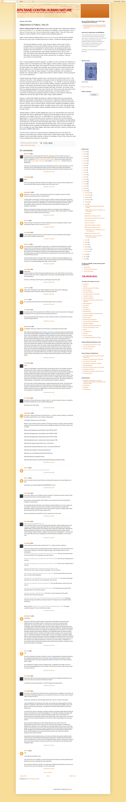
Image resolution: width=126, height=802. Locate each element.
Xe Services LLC (56, 161)
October (87, 197)
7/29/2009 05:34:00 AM (48, 304)
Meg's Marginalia (87, 365)
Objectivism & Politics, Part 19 (93, 225)
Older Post (72, 776)
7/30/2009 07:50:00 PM (48, 462)
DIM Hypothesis (87, 303)
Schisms (85, 333)
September (88, 199)
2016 (85, 174)
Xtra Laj (26, 220)
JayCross (27, 244)
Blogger (70, 789)
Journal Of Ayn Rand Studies (91, 321)
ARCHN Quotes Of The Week (91, 288)
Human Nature (27, 145)
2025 (85, 154)
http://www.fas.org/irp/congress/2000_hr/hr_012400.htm (39, 573)
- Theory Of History (88, 271)
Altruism (85, 286)
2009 (85, 190)
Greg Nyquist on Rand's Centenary (92, 363)
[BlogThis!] (46, 143)
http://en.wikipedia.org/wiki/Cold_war (34, 523)
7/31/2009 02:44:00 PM (48, 685)
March (86, 247)
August (87, 202)
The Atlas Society (87, 348)
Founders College (88, 315)
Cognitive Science (88, 296)
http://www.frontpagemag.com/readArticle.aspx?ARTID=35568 (40, 558)
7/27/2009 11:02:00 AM (48, 238)
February (87, 249)
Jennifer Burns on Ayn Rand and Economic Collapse (93, 236)
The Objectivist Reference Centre (92, 344)
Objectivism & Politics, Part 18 (93, 227)
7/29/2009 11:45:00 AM (48, 321)
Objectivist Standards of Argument (92, 325)
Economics (86, 305)
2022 (85, 161)
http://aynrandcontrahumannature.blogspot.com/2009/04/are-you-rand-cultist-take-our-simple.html (94, 26)
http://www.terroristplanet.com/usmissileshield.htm (37, 583)
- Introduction (86, 267)
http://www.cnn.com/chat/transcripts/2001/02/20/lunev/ (38, 588)
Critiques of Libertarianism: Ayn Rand (93, 359)
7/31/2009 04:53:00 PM (48, 768)
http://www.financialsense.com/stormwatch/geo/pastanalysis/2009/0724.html (44, 598)
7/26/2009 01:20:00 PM (48, 215)
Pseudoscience (87, 331)
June (86, 240)
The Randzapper (87, 373)
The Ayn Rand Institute (89, 346)
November (88, 195)
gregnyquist (27, 192)
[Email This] (44, 143)
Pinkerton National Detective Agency (44, 159)
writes (55, 82)
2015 (85, 177)
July (86, 204)
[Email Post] (41, 142)
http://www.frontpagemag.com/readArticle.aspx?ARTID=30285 (40, 563)
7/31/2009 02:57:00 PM (48, 745)
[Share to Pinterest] (52, 143)
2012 (85, 184)
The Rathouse (87, 389)
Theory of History (87, 335)
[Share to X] (48, 143)
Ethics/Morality (87, 311)
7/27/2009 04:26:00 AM (48, 227)
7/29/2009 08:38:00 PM (48, 407)
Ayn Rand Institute (88, 292)
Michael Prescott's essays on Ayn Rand (93, 367)
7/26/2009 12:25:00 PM (48, 186)
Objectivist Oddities (88, 323)
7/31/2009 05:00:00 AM (48, 472)
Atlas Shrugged (87, 290)
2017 (85, 172)
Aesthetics (86, 284)
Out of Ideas (88, 213)
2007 (85, 256)
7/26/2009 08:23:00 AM (48, 171)
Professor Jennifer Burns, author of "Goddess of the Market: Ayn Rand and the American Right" (94, 382)
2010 (85, 188)
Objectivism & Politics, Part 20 (93, 216)
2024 (85, 156)
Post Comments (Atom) (33, 779)
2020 (85, 165)
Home (48, 776)
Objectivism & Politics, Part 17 (93, 233)
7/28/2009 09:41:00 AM (48, 263)
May (86, 242)
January (87, 251)
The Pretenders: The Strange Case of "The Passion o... (95, 230)
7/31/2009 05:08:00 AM (48, 487)
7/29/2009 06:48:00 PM (48, 357)
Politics (33, 145)
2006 (85, 259)
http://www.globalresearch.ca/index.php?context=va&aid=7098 (40, 568)
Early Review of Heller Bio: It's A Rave (95, 218)
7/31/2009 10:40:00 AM (48, 610)
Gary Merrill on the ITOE (89, 361)
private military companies (38, 161)
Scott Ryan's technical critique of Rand (93, 371)
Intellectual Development (89, 319)
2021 (85, 163)
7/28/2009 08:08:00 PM (48, 282)
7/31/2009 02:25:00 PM (48, 670)
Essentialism (86, 309)
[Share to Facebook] (50, 143)
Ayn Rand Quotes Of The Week (91, 294)
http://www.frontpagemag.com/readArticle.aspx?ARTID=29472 (40, 553)
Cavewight (27, 177)
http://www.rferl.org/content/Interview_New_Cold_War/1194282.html (42, 578)
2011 (85, 186)
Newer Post (23, 776)
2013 (85, 181)
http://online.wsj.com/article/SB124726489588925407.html (48, 606)
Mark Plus (27, 153)
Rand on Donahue (90, 222)
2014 (85, 179)
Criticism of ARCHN (88, 298)
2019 (85, 167)
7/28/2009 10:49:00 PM (48, 294)
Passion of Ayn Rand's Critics (91, 327)
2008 (85, 254)
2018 (85, 170)
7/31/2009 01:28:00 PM (48, 645)
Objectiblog (86, 385)
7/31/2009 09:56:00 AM (48, 516)
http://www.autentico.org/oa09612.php (34, 593)
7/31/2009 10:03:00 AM (48, 537)
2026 (85, 151)
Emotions (85, 307)
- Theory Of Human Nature (90, 269)
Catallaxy (85, 387)
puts (32, 30)
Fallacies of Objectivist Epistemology (93, 313)
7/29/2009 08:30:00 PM (48, 392)
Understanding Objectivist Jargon (92, 337)
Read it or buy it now (87, 87)
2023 (85, 158)
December (88, 192)
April (86, 244)
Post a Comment (48, 772)
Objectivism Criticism (88, 369)
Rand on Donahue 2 (90, 220)
